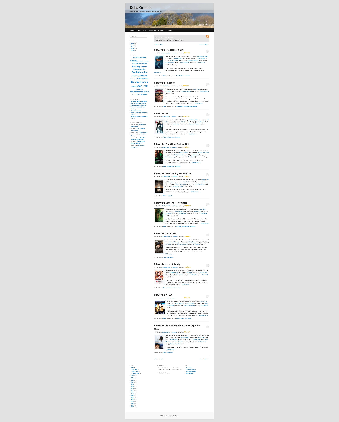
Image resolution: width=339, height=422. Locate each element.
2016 (132, 392)
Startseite (132, 30)
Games (135, 69)
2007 (132, 407)
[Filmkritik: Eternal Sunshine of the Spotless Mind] (159, 342)
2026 (132, 368)
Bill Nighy (189, 272)
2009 (132, 403)
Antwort (170, 257)
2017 (132, 390)
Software (134, 86)
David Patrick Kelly (189, 305)
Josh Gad (176, 124)
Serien (133, 50)
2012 (132, 399)
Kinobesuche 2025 (136, 111)
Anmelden (189, 368)
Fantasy (136, 66)
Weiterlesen (158, 72)
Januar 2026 (135, 373)
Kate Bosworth (185, 122)
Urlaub (146, 92)
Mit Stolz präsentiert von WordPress (169, 416)
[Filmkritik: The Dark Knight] (159, 63)
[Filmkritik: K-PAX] (159, 308)
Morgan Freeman (184, 62)
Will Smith (168, 91)
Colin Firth (205, 275)
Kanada (134, 76)
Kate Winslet (174, 339)
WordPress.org (190, 373)
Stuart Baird (202, 209)
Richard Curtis (174, 272)
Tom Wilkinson (179, 342)
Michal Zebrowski (182, 244)
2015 (132, 394)
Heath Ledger (201, 58)
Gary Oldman (201, 62)
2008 (132, 405)
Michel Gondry (185, 337)
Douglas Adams (142, 63)
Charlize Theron (204, 91)
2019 (132, 386)
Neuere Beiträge (204, 44)
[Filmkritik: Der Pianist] (159, 246)
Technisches (139, 89)
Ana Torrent (191, 157)
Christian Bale (178, 58)
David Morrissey (170, 157)
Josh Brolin (186, 182)
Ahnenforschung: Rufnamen (138, 105)
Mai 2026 (134, 369)
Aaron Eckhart (174, 60)
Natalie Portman (179, 155)
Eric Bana (196, 155)
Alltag (133, 60)
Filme (164, 76)
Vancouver (134, 94)
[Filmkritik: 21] (159, 126)
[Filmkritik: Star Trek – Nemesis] (159, 215)
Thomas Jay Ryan (175, 344)
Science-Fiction (180, 318)
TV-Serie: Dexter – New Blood (139, 101)
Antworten (187, 76)
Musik (132, 48)
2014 (132, 396)
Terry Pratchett (136, 91)
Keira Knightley (193, 275)
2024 (132, 377)
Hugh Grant (203, 272)
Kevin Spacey (201, 122)
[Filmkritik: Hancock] (159, 96)
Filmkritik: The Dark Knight (168, 49)
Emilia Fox (168, 244)
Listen (144, 30)
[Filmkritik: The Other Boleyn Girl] (159, 157)
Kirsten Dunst (202, 342)
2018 (132, 388)
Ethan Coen (205, 180)
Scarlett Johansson (203, 152)
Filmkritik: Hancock (164, 82)
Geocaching (142, 69)
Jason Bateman (186, 91)
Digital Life (146, 61)
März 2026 (135, 371)
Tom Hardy (168, 213)
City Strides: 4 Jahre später (138, 103)
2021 (132, 382)
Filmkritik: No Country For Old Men (173, 173)
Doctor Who (135, 63)
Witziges (144, 94)
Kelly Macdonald (199, 184)
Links (144, 75)
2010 (132, 401)
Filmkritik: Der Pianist (165, 233)
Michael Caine (169, 62)
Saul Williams (204, 305)
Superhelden (179, 76)
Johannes (174, 53)
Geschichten (152, 30)
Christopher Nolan (202, 56)
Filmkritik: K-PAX (163, 294)
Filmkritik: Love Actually (167, 264)
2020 (132, 384)
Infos (139, 30)
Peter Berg (196, 89)
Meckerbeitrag (133, 79)
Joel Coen (171, 182)
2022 (132, 381)
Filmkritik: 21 (161, 113)
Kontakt (170, 30)
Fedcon (144, 66)
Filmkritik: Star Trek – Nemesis (170, 202)
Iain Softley (203, 301)
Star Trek (178, 226)
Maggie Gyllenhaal (192, 60)
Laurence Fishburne (195, 124)
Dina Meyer (204, 213)
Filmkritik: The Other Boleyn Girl (171, 144)
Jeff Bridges (190, 303)
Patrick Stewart (178, 211)
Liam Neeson (179, 275)
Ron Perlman (182, 213)
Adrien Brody (191, 242)
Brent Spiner (197, 211)
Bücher (133, 45)
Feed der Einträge (191, 369)
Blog (132, 43)
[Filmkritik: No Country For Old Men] (159, 186)
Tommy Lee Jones (180, 184)
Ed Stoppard (196, 244)
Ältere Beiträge (158, 44)
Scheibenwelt (143, 78)
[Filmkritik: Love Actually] (159, 277)
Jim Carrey (201, 337)
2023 (132, 379)
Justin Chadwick (184, 152)
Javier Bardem (204, 182)
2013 (132, 397)
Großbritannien (139, 72)
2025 (132, 375)
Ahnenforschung (139, 57)
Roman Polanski (174, 242)
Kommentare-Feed (191, 371)
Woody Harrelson (178, 186)
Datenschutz (161, 30)
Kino (140, 75)
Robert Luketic (194, 120)
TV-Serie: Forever (143, 132)
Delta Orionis (141, 7)
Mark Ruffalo (196, 339)
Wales (138, 94)
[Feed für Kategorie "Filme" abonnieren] (207, 37)
